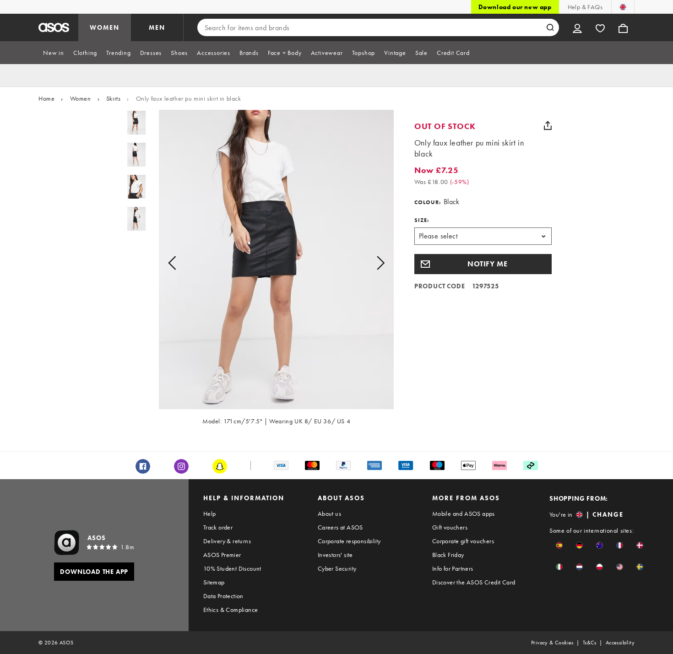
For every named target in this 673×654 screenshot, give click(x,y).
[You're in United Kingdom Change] (623, 7)
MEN (157, 27)
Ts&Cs (590, 642)
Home (46, 98)
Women (80, 98)
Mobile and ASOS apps (463, 513)
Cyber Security (337, 568)
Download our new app (515, 7)
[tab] (53, 52)
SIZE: (421, 220)
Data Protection (223, 596)
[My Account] (577, 27)
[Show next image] (370, 263)
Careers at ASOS (340, 527)
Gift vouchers (449, 527)
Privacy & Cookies (552, 642)
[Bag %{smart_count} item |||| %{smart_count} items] (623, 27)
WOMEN (104, 27)
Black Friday (448, 555)
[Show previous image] (182, 263)
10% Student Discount (232, 568)
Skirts (113, 98)
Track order (218, 527)
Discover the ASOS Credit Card (474, 582)
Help (209, 513)
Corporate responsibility (349, 541)
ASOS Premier (222, 555)
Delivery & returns (227, 541)
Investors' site (335, 555)
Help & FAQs (585, 7)
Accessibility (620, 642)
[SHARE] (548, 125)
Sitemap (214, 582)
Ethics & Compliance (230, 609)
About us (329, 513)
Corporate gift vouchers (463, 541)
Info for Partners (452, 568)
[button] (483, 264)
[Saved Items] (600, 27)
